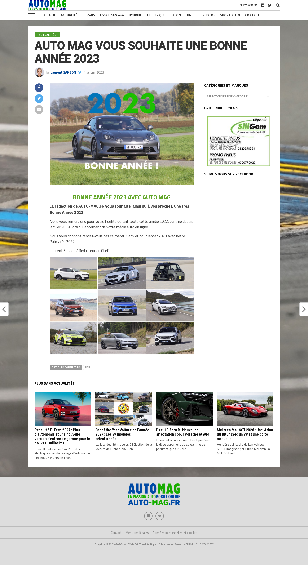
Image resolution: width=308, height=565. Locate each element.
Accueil (49, 15)
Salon (176, 15)
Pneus (192, 15)
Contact (252, 15)
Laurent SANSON (63, 72)
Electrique (156, 15)
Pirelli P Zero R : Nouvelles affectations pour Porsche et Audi (183, 432)
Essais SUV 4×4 (112, 15)
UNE (87, 367)
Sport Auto (230, 15)
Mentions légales (137, 532)
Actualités (70, 15)
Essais (89, 15)
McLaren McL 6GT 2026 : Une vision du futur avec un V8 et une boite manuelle (245, 434)
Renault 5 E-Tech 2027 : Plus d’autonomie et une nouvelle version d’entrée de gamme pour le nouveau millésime (62, 436)
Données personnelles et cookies (175, 532)
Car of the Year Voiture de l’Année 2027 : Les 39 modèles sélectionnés (122, 434)
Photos (208, 15)
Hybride (135, 15)
